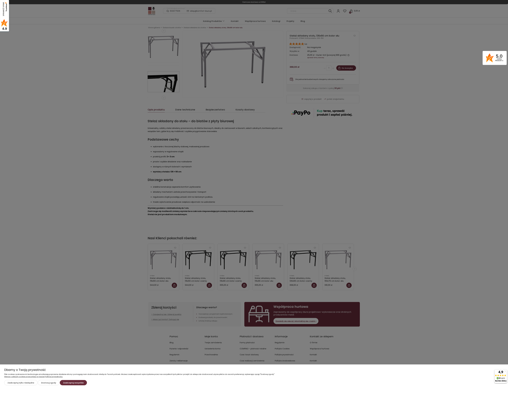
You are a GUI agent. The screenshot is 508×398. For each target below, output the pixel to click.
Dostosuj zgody (48, 382)
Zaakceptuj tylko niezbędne (21, 382)
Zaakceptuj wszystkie (73, 382)
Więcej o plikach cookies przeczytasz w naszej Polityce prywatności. (33, 376)
